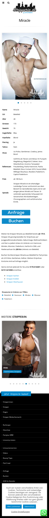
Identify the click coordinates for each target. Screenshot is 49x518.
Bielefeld (7, 295)
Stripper (17, 371)
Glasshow (6, 430)
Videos (5, 453)
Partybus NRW (8, 435)
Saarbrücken (9, 371)
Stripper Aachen (13, 276)
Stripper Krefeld (13, 279)
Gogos (5, 412)
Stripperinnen (8, 402)
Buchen (5, 476)
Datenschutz (29, 506)
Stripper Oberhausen (15, 282)
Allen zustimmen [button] (13, 506)
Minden (28, 295)
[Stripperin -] (24, 7)
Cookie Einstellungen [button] (20, 512)
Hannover (18, 295)
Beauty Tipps (7, 458)
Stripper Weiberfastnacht (12, 417)
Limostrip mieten (9, 440)
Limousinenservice (10, 448)
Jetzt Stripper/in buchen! (16, 394)
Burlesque (6, 425)
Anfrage (6, 471)
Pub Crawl (6, 463)
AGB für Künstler (9, 481)
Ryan (5, 368)
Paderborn (8, 299)
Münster (37, 295)
